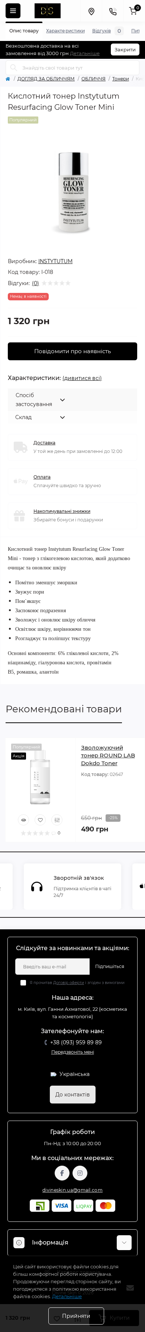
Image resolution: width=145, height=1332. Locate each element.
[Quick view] (23, 819)
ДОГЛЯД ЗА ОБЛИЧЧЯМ (46, 79)
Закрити (125, 49)
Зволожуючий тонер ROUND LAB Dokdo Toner (108, 755)
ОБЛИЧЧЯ (93, 79)
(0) (35, 283)
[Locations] (91, 11)
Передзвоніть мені (72, 1052)
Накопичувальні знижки (61, 511)
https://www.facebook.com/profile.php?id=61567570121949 (62, 1173)
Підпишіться (109, 966)
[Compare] (56, 819)
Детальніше (85, 53)
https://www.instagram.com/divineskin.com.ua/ (79, 1173)
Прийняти (76, 1316)
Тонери (120, 79)
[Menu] (13, 10)
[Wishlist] (40, 819)
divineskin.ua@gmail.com (72, 1190)
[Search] (14, 67)
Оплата (42, 477)
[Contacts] (112, 11)
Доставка (44, 442)
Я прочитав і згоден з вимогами (77, 982)
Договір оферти (68, 982)
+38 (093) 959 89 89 (76, 1042)
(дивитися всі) (82, 378)
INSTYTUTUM (55, 261)
